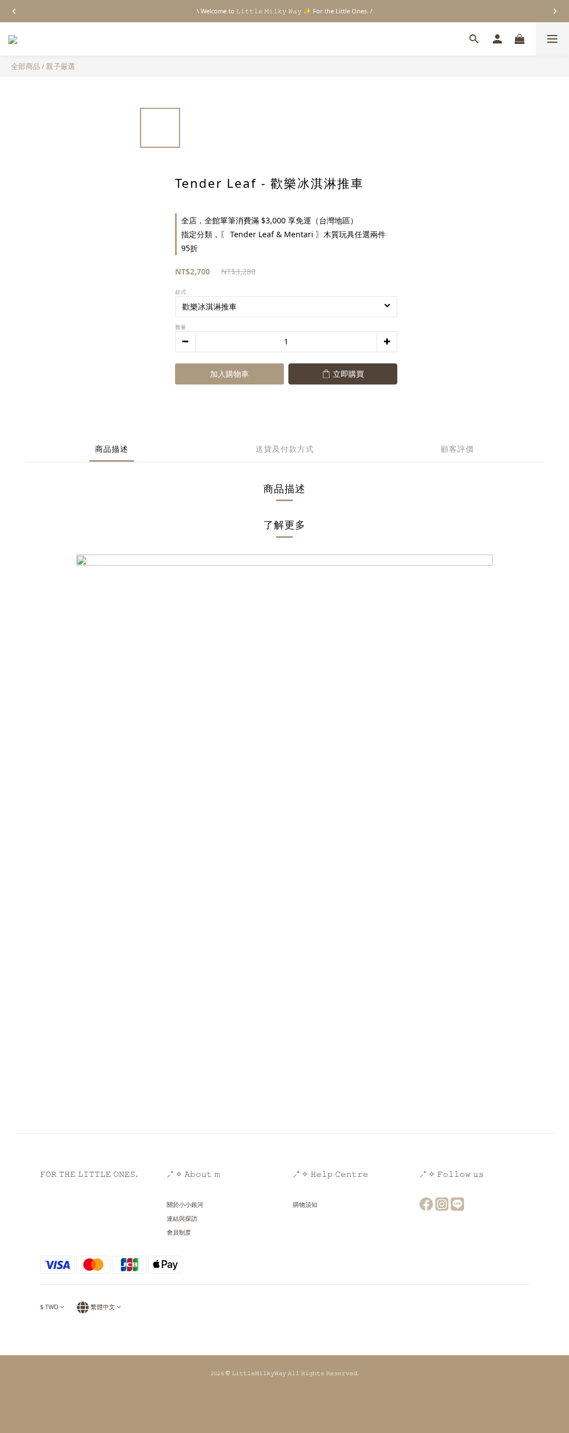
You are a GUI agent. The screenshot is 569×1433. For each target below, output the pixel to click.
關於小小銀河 (185, 1204)
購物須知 (305, 1204)
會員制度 (179, 1232)
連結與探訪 (182, 1218)
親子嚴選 (60, 66)
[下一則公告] (555, 11)
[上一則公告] (14, 11)
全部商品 (25, 66)
